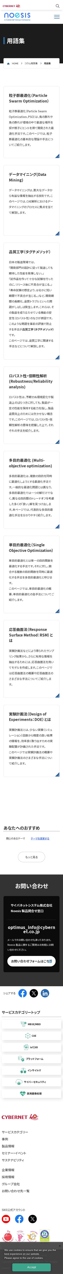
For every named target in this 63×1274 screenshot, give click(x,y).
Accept (31, 1267)
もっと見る (31, 857)
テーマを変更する (40, 838)
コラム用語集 (31, 63)
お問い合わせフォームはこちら (31, 961)
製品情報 (8, 1146)
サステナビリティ (13, 1160)
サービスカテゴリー (15, 1132)
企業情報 (8, 1170)
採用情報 (8, 1177)
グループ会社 (11, 1184)
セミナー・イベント (14, 1153)
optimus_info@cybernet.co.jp (31, 929)
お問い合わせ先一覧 (16, 1191)
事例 (5, 1139)
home (15, 63)
